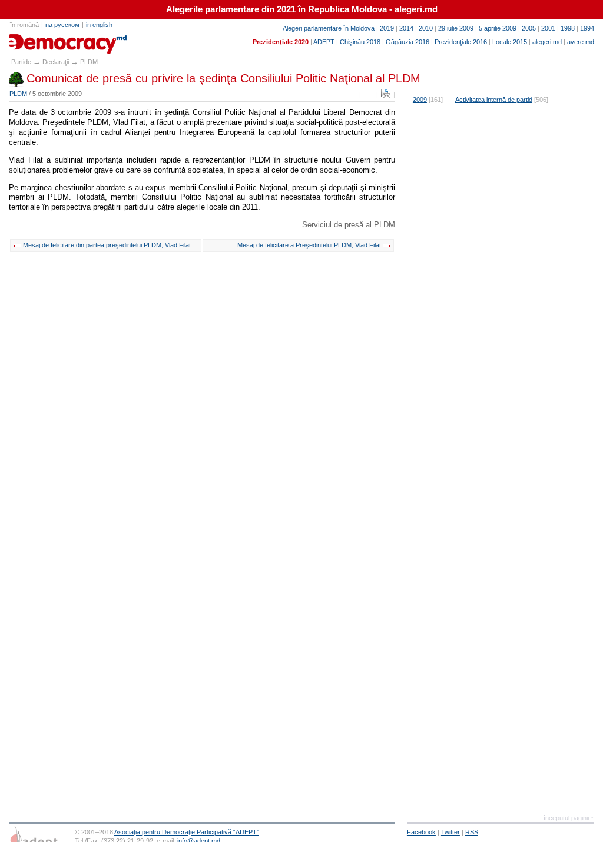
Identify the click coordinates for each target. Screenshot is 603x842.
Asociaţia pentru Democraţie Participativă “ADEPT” (186, 832)
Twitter (450, 832)
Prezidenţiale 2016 (461, 41)
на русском (62, 24)
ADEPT (323, 41)
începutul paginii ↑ (569, 817)
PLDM (89, 61)
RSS (471, 832)
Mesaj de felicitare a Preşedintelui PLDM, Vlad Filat (309, 244)
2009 (420, 99)
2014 (406, 28)
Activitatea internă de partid (493, 99)
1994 (587, 28)
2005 (529, 28)
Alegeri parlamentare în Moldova (329, 28)
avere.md (580, 41)
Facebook (421, 832)
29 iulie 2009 (455, 28)
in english (99, 24)
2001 (548, 28)
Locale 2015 (509, 41)
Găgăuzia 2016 (407, 41)
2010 (426, 28)
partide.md (36, 40)
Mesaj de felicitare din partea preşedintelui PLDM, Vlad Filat (107, 244)
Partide (21, 61)
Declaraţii (55, 61)
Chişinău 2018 (360, 41)
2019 (387, 28)
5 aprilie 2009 (497, 28)
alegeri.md (547, 41)
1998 (568, 28)
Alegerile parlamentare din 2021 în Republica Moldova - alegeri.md (302, 9)
